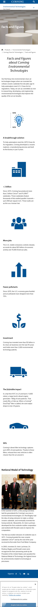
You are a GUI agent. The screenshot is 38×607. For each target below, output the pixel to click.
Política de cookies (15, 595)
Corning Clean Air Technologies (13, 52)
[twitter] (20, 573)
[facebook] (16, 573)
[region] (19, 594)
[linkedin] (28, 573)
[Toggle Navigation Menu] (4, 2)
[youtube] (24, 573)
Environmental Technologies (14, 6)
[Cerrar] (35, 584)
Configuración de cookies (19, 599)
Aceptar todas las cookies (19, 605)
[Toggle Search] (34, 1)
